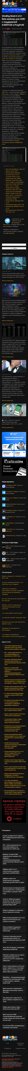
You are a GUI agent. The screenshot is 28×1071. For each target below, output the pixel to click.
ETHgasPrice (7, 1048)
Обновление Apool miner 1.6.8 (15, 204)
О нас (7, 1043)
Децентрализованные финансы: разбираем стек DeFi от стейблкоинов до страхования (14, 775)
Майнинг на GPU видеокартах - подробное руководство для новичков (12, 606)
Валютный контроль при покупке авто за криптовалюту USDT (14, 709)
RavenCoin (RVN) (14, 55)
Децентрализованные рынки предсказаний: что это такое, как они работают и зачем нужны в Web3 (14, 737)
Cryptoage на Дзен (11, 510)
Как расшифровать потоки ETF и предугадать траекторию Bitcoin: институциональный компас (14, 792)
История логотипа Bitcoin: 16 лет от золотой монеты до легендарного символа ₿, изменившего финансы (14, 702)
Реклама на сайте (20, 1048)
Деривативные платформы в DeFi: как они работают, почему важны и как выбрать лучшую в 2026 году (15, 681)
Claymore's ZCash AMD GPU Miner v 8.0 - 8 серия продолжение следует (14, 186)
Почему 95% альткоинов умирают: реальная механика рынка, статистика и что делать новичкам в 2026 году (15, 728)
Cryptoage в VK (10, 516)
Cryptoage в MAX (11, 485)
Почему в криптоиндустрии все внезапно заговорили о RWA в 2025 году (15, 761)
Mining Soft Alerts (11, 504)
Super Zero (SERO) (7, 58)
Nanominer (5, 94)
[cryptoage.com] (10, 4)
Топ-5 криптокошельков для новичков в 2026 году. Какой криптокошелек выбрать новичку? (15, 647)
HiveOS (8, 565)
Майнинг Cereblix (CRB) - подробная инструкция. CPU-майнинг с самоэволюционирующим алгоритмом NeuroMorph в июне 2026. (14, 672)
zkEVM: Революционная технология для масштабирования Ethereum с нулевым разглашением (15, 745)
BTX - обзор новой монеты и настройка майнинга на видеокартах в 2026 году (13, 654)
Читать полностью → (8, 280)
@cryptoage (15, 222)
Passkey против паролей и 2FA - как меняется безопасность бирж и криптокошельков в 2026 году (15, 688)
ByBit (7, 546)
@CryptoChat (10, 233)
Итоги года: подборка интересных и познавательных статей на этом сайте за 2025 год (15, 768)
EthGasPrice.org (10, 535)
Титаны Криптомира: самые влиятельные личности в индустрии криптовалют (13, 720)
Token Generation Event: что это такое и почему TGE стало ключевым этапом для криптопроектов (14, 754)
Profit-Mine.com (10, 529)
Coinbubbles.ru (10, 523)
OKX (7, 552)
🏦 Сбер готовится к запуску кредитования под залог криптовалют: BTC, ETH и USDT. (12, 422)
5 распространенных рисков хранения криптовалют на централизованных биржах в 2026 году (15, 662)
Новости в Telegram (12, 498)
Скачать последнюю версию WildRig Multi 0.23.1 (12, 142)
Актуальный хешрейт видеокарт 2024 (14, 617)
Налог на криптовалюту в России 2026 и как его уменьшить (14, 714)
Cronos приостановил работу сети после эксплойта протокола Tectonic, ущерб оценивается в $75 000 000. (13, 275)
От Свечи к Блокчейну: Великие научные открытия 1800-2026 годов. (13, 695)
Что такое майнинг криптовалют (12, 613)
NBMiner (21, 94)
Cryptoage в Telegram (12, 491)
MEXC (7, 558)
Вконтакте (6, 224)
